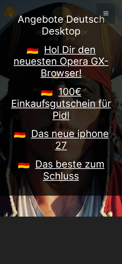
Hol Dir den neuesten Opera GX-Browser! (61, 61)
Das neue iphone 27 (70, 139)
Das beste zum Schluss (69, 170)
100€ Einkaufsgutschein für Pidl (61, 103)
